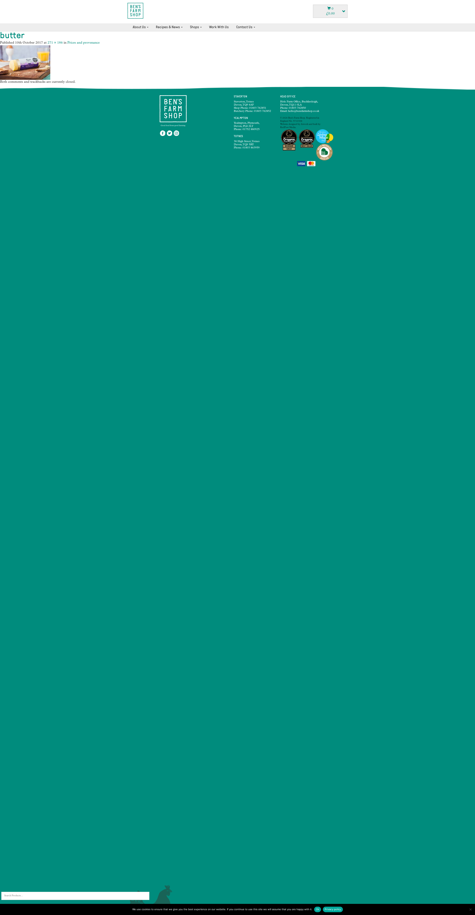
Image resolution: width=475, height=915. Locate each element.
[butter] (25, 62)
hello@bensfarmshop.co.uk (303, 111)
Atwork (304, 124)
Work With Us (219, 27)
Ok (317, 909)
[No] (470, 909)
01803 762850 (297, 108)
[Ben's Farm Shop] (135, 11)
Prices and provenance (83, 43)
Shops (195, 27)
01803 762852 (262, 111)
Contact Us (244, 27)
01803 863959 (251, 148)
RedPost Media (288, 128)
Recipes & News (168, 27)
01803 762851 (257, 108)
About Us (140, 27)
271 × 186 (55, 43)
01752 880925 (251, 129)
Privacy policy (333, 909)
